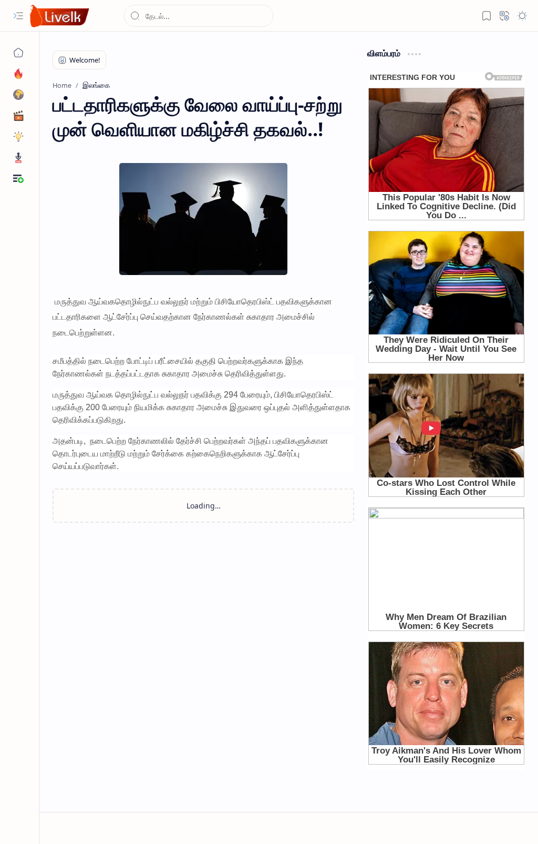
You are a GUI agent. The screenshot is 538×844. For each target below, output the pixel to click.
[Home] (18, 52)
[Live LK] (60, 16)
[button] (18, 16)
